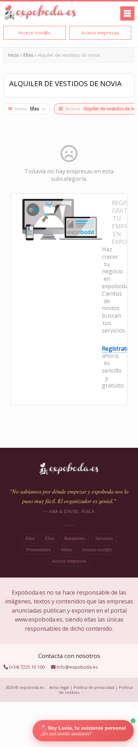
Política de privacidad (94, 687)
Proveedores (38, 549)
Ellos (49, 538)
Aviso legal (59, 687)
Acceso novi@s (97, 549)
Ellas (30, 538)
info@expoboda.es (77, 667)
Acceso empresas (69, 561)
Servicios (104, 538)
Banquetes (74, 538)
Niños (66, 549)
